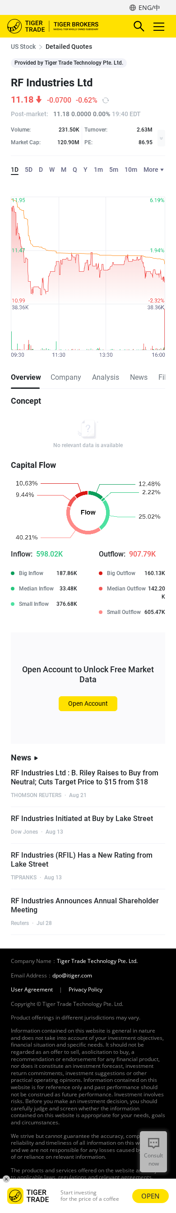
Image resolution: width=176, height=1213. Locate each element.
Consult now (153, 1159)
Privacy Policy (85, 989)
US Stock (23, 46)
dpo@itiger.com (72, 975)
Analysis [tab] (105, 377)
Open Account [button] (88, 703)
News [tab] (139, 377)
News (21, 757)
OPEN (150, 1195)
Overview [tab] (25, 377)
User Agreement (32, 989)
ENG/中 (149, 7)
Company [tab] (66, 377)
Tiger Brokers (59, 26)
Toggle (160, 26)
